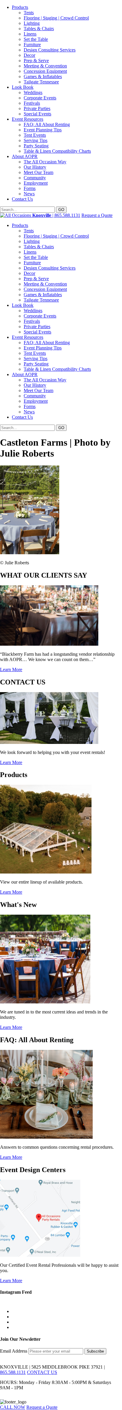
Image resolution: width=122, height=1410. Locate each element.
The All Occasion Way (45, 161)
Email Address (14, 1350)
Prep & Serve (36, 60)
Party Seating (36, 145)
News (29, 193)
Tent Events (35, 135)
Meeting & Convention (45, 65)
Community (35, 177)
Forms (30, 188)
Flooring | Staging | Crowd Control (56, 17)
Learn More (11, 669)
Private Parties (37, 108)
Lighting (32, 23)
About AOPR (25, 156)
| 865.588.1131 (56, 215)
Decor (29, 55)
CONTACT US (42, 1372)
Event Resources (27, 119)
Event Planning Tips (43, 129)
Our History (35, 167)
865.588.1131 (13, 1372)
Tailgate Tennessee (41, 81)
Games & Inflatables (43, 76)
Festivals (32, 103)
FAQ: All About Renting (47, 124)
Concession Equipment (45, 71)
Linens (30, 33)
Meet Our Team (38, 172)
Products (20, 7)
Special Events (37, 113)
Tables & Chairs (39, 28)
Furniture (32, 44)
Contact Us (22, 199)
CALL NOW (12, 1407)
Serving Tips (35, 140)
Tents (29, 12)
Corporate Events (40, 97)
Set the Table (36, 39)
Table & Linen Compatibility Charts (57, 151)
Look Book (22, 87)
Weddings (33, 92)
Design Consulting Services (50, 49)
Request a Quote (97, 215)
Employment (36, 183)
